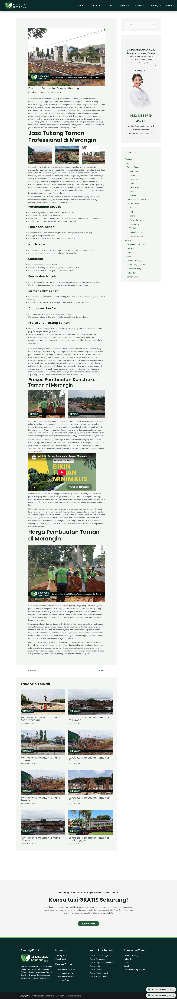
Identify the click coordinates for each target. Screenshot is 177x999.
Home (80, 5)
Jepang (132, 216)
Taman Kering (135, 220)
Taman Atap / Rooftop (136, 244)
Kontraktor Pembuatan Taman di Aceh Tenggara (41, 719)
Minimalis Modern (136, 232)
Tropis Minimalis (136, 236)
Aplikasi (123, 5)
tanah (51, 235)
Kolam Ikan (131, 273)
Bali (130, 207)
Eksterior (131, 248)
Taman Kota (134, 179)
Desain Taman (133, 203)
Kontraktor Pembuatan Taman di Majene (41, 839)
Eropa (131, 211)
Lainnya (138, 5)
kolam (58, 218)
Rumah (132, 191)
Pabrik (132, 183)
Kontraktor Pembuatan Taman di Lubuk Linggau (88, 839)
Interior (130, 252)
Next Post (103, 670)
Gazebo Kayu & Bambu (136, 264)
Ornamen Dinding (134, 268)
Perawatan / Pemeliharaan (138, 199)
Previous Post (32, 670)
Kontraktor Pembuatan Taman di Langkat (41, 759)
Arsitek (109, 5)
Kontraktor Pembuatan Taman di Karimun (88, 759)
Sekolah (132, 195)
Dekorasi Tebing (134, 260)
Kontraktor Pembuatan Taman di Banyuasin (88, 799)
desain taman (94, 110)
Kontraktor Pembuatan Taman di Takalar (41, 799)
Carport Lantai (133, 277)
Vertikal (132, 228)
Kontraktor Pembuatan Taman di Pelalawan (88, 719)
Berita (169, 5)
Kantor (132, 175)
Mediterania (134, 224)
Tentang (154, 5)
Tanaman (93, 5)
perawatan (47, 282)
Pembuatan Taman (37, 92)
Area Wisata (134, 171)
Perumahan (134, 187)
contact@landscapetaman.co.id (141, 126)
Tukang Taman (133, 167)
